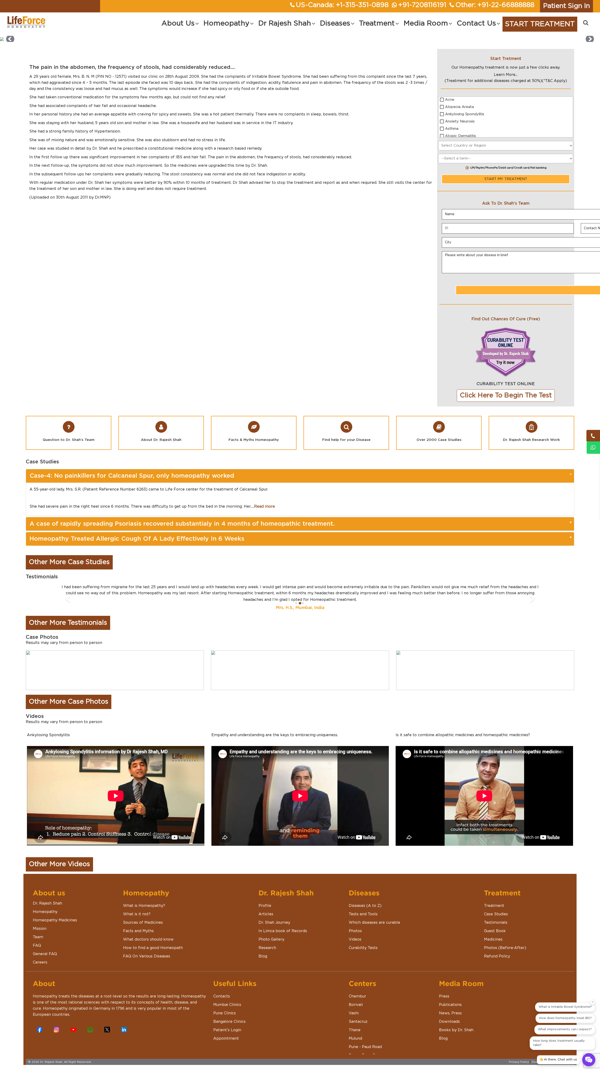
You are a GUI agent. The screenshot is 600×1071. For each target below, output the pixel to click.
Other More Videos (59, 864)
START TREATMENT (540, 24)
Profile (265, 905)
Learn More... (506, 75)
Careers (40, 962)
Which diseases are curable (374, 922)
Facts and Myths (138, 931)
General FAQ (45, 954)
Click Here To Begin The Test (506, 395)
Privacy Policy (519, 1061)
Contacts (221, 996)
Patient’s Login (227, 1030)
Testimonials (495, 922)
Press (444, 996)
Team (38, 937)
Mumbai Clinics (227, 1004)
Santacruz (358, 1021)
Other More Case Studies (69, 562)
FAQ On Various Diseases (146, 956)
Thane (354, 1030)
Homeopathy (45, 911)
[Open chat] (588, 1059)
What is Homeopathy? (144, 905)
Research (267, 947)
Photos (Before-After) (505, 947)
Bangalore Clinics (229, 1021)
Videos (355, 939)
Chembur (357, 996)
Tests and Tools (363, 914)
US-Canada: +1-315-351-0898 (342, 5)
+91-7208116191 (422, 5)
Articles (266, 914)
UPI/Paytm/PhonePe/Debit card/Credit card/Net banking (508, 167)
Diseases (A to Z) (365, 905)
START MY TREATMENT (505, 179)
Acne (449, 99)
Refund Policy (497, 956)
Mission (39, 928)
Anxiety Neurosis (460, 121)
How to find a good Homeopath (153, 947)
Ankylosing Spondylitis (464, 114)
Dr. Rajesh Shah (47, 903)
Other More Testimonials (68, 622)
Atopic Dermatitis (460, 136)
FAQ (37, 945)
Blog (263, 956)
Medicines (493, 939)
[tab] (300, 476)
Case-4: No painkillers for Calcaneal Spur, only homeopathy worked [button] (132, 476)
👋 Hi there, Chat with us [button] (558, 1059)
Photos (355, 931)
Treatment (494, 905)
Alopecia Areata (459, 107)
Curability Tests (363, 947)
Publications (450, 1004)
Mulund (355, 1038)
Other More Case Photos (68, 701)
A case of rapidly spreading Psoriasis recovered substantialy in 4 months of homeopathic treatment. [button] (182, 524)
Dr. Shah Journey (274, 922)
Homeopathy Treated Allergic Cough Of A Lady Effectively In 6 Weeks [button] (137, 539)
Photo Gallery (271, 939)
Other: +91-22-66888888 (494, 5)
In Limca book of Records (283, 931)
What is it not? (136, 914)
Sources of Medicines (143, 922)
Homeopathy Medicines (55, 920)
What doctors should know (148, 939)
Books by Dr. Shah (456, 1030)
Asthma (451, 128)
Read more (264, 506)
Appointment (226, 1038)
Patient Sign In (566, 6)
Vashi (354, 1013)
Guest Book (495, 931)
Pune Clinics (224, 1013)
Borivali (356, 1004)
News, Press (450, 1013)
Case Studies (496, 914)
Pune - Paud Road (365, 1047)
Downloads (449, 1021)
